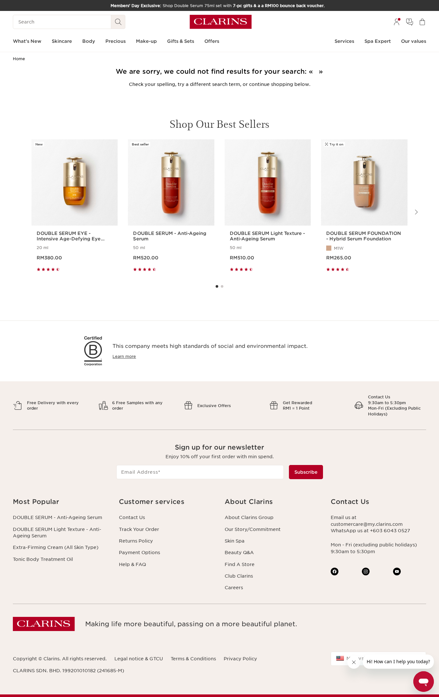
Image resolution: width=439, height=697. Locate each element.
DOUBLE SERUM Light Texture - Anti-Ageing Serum (57, 532)
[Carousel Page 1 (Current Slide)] (217, 286)
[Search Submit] (118, 22)
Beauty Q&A (239, 552)
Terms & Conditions (193, 658)
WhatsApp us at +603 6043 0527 (370, 530)
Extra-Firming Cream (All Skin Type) (55, 547)
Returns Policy (136, 541)
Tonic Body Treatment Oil (43, 559)
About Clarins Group (249, 517)
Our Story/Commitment (253, 529)
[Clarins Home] (221, 22)
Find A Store (240, 564)
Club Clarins (239, 576)
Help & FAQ (132, 564)
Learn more (124, 356)
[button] (61, 501)
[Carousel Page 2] (222, 286)
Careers (234, 587)
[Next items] (416, 212)
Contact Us (132, 517)
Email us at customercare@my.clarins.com (367, 520)
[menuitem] (396, 22)
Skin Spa (235, 541)
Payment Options (139, 552)
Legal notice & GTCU (138, 658)
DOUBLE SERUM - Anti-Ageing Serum (57, 517)
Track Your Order (139, 529)
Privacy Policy (240, 658)
